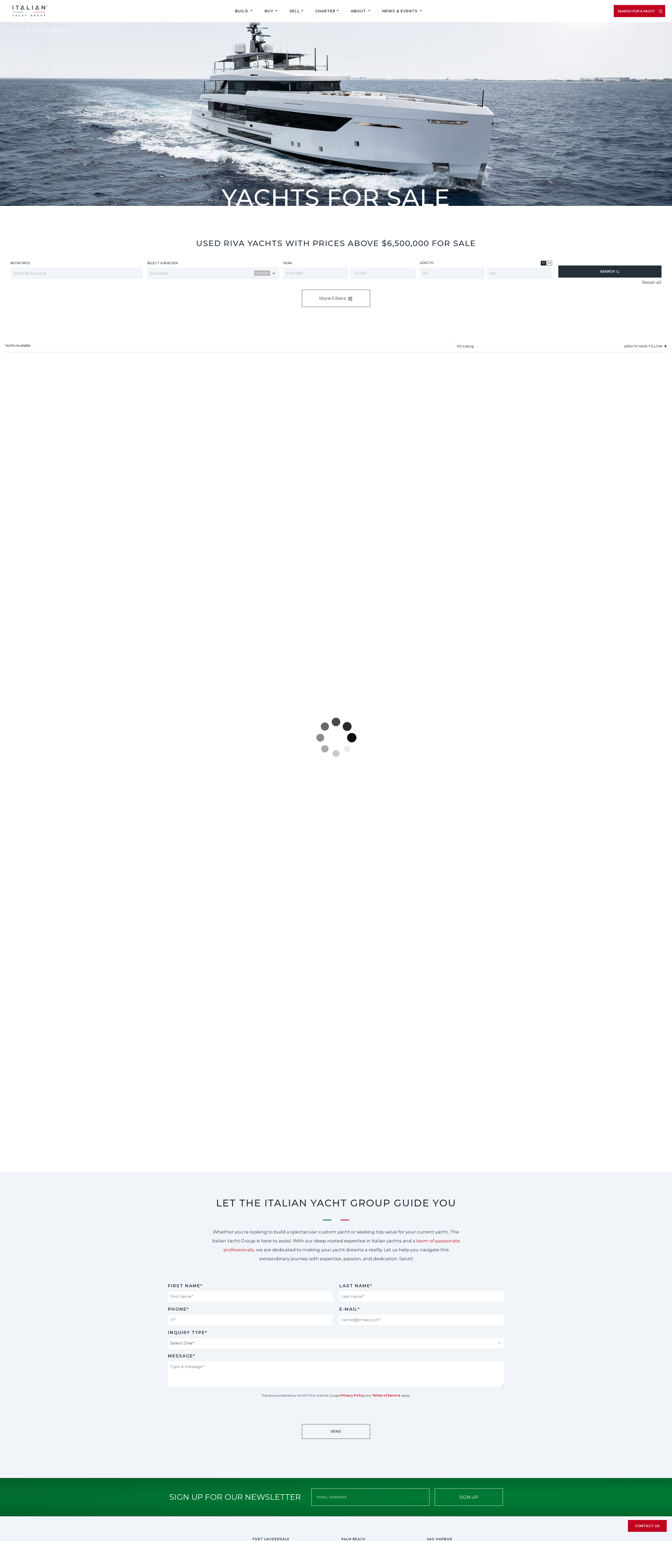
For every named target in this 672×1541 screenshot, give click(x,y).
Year (287, 263)
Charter (325, 11)
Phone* (178, 1309)
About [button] (359, 11)
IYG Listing (465, 346)
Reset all (652, 282)
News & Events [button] (400, 11)
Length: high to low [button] (643, 346)
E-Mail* (349, 1309)
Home (15, 30)
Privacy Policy (352, 1395)
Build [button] (242, 11)
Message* (181, 1355)
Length (426, 262)
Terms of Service (386, 1395)
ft (543, 263)
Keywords (20, 263)
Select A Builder (162, 263)
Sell (295, 11)
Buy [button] (270, 11)
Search (608, 271)
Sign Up (468, 1497)
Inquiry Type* (187, 1332)
